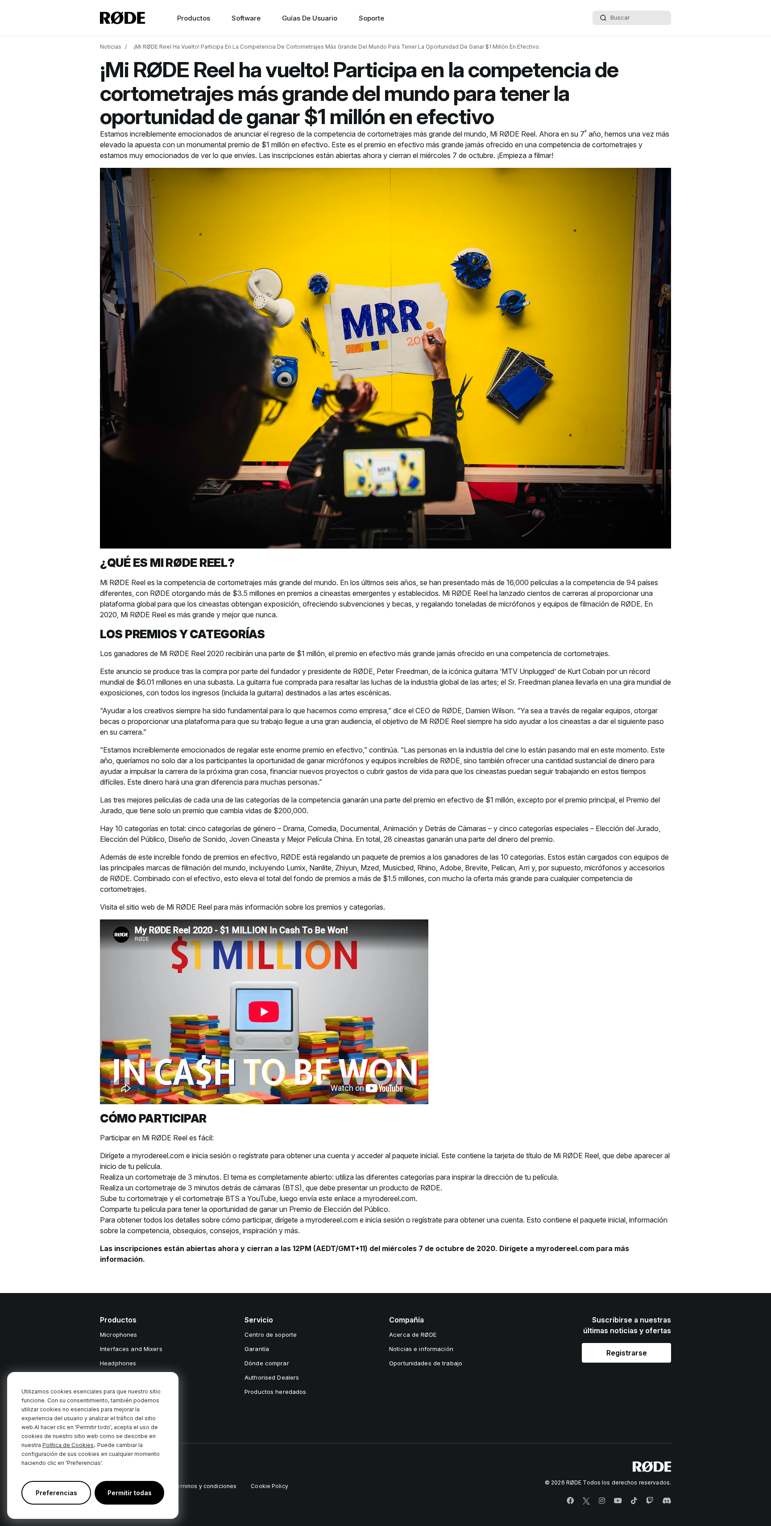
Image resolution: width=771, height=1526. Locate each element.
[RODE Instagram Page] (602, 1501)
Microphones (118, 1334)
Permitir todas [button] (130, 1493)
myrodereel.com (158, 1155)
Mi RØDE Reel (512, 133)
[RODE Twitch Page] (649, 1501)
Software (246, 18)
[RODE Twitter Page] (586, 1501)
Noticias (110, 46)
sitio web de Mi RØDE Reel (169, 906)
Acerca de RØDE (412, 1334)
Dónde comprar (267, 1363)
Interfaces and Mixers (131, 1348)
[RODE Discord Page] (666, 1501)
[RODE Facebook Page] (570, 1501)
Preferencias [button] (56, 1493)
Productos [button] (193, 18)
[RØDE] (122, 18)
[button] (626, 1353)
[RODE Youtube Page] (618, 1501)
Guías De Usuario (309, 18)
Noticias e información (421, 1348)
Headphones (118, 1363)
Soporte (371, 18)
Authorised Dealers (272, 1377)
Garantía (257, 1348)
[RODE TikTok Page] (634, 1501)
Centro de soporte (271, 1334)
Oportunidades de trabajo (425, 1363)
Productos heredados (275, 1391)
